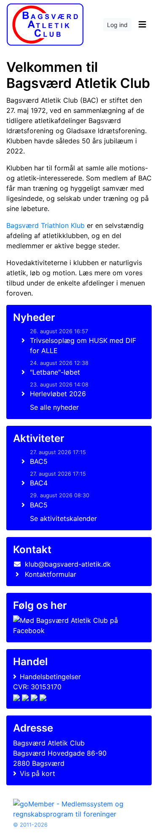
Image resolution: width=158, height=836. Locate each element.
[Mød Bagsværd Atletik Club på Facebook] (77, 625)
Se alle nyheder (54, 407)
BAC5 (39, 461)
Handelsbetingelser (50, 676)
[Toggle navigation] (142, 24)
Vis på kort (37, 773)
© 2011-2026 (30, 825)
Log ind (117, 24)
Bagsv (45, 225)
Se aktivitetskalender (63, 518)
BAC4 (39, 483)
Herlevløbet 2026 (58, 393)
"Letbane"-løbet (55, 372)
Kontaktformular (50, 574)
